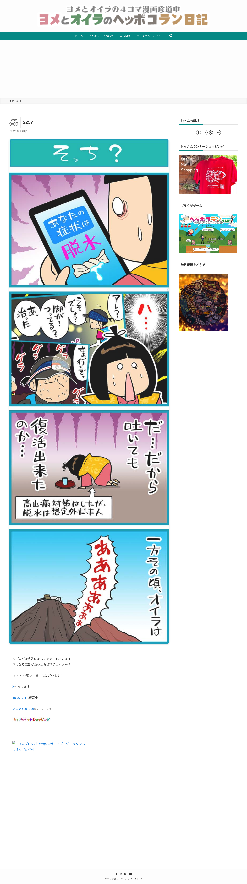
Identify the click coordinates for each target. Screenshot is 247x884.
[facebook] (198, 132)
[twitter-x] (205, 132)
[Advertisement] (123, 69)
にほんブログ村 (23, 749)
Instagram (19, 697)
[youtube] (218, 132)
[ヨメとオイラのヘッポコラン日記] (123, 16)
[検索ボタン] (171, 36)
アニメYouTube (23, 708)
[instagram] (211, 132)
